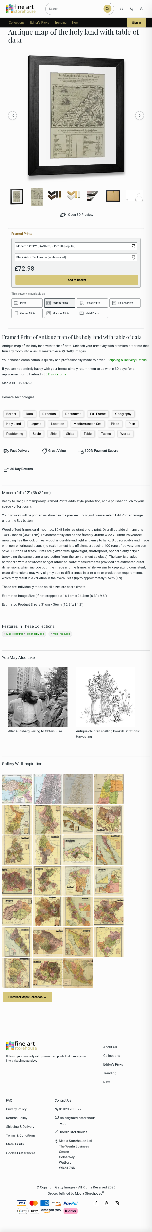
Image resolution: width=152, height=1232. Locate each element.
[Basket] (131, 8)
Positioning (14, 434)
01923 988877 (70, 1109)
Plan (132, 424)
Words (125, 434)
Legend (36, 424)
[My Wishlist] (121, 8)
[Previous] (12, 115)
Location (57, 424)
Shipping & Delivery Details (127, 360)
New (75, 22)
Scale (37, 434)
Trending (60, 22)
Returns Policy (16, 1118)
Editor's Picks (39, 22)
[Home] (24, 8)
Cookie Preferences (20, 1153)
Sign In (136, 22)
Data (29, 414)
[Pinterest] (106, 1205)
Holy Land (13, 424)
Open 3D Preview (80, 215)
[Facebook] (96, 1205)
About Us (110, 1047)
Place (115, 424)
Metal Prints (15, 1144)
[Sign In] (141, 8)
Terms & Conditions (21, 1135)
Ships (70, 434)
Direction (49, 414)
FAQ (9, 1100)
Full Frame (98, 414)
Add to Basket (77, 280)
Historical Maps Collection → (27, 997)
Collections (17, 22)
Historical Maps (35, 633)
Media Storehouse (88, 1193)
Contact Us (63, 1100)
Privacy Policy (16, 1109)
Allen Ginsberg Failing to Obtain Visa (35, 731)
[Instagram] (117, 1205)
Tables (106, 434)
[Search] (107, 9)
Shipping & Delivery (20, 1127)
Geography (123, 414)
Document (73, 414)
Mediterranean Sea (88, 424)
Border (11, 414)
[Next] (139, 115)
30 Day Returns (55, 374)
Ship (53, 434)
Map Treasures (14, 633)
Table (88, 434)
